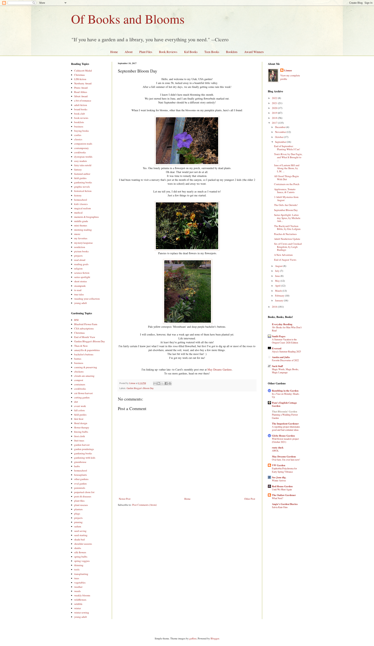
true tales (79, 294)
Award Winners (254, 52)
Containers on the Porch (286, 184)
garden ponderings (84, 449)
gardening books (83, 182)
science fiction (81, 272)
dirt (76, 401)
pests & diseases (82, 496)
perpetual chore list (84, 492)
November (281, 132)
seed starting (80, 535)
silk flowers (80, 552)
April (278, 285)
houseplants (80, 475)
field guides (80, 178)
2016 (275, 306)
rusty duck (277, 447)
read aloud (79, 260)
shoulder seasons (83, 543)
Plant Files (145, 52)
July (277, 271)
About (128, 52)
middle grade (81, 221)
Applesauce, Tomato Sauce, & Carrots (284, 190)
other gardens (81, 479)
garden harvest (82, 445)
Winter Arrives (279, 480)
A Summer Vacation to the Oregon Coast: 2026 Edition (285, 341)
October (279, 137)
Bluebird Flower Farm (85, 324)
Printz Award (81, 87)
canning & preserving (85, 367)
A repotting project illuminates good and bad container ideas (286, 428)
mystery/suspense (83, 242)
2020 (275, 108)
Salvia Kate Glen (280, 507)
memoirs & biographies (86, 217)
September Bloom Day (286, 210)
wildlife (78, 604)
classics (78, 139)
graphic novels (82, 186)
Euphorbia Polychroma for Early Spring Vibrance (284, 470)
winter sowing (81, 612)
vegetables (80, 582)
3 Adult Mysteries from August (286, 198)
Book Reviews (168, 52)
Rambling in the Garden (285, 390)
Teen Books (211, 52)
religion (78, 268)
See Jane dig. (279, 477)
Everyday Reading (282, 324)
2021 (275, 103)
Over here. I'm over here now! (286, 459)
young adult (80, 303)
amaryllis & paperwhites (87, 350)
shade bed (79, 539)
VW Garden (278, 465)
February (280, 295)
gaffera (193, 638)
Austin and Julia (281, 357)
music (77, 234)
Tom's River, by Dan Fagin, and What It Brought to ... (288, 157)
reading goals (81, 264)
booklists (79, 122)
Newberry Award (83, 83)
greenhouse (80, 462)
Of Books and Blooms (127, 18)
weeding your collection (87, 298)
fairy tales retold (82, 165)
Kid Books (191, 52)
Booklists (231, 52)
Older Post (249, 498)
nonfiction (79, 247)
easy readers (80, 161)
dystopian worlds (83, 156)
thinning (78, 565)
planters (78, 509)
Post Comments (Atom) (144, 505)
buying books (81, 130)
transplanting (81, 574)
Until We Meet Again (282, 489)
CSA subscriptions (84, 328)
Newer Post (125, 498)
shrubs (77, 548)
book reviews (81, 118)
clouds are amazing (84, 376)
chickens (79, 371)
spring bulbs (80, 556)
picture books (81, 251)
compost (78, 380)
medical (78, 212)
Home (114, 52)
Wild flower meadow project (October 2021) (285, 440)
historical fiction (83, 191)
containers (79, 384)
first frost (78, 419)
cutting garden (82, 397)
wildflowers (80, 599)
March (278, 290)
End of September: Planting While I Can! (287, 147)
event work (80, 406)
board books (80, 109)
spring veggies (82, 561)
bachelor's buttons (83, 354)
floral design (80, 423)
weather (78, 587)
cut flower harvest (83, 393)
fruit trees (79, 440)
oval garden (80, 483)
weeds (77, 591)
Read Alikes (80, 92)
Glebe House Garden (283, 435)
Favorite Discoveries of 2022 (285, 360)
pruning (78, 522)
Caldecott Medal (83, 70)
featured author (82, 174)
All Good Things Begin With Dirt (286, 177)
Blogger (215, 638)
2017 (275, 122)
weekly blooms (82, 595)
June (277, 276)
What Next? (277, 498)
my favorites (80, 238)
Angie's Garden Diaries (285, 504)
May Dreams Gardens (219, 369)
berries (77, 358)
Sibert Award (81, 96)
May (277, 280)
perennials (79, 488)
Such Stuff (277, 366)
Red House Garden (282, 486)
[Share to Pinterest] (170, 383)
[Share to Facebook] (166, 383)
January (279, 300)
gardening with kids (84, 457)
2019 (275, 113)
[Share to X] (162, 383)
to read (77, 290)
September (281, 142)
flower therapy (81, 427)
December (280, 127)
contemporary (81, 148)
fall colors (79, 410)
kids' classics (81, 204)
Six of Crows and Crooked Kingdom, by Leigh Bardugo (288, 247)
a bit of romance (82, 100)
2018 (275, 118)
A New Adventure (283, 255)
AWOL (275, 450)
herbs (77, 466)
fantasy (78, 169)
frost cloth (79, 436)
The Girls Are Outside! (286, 205)
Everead (276, 348)
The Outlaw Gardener (284, 495)
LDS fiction (80, 79)
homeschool (80, 199)
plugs (77, 513)
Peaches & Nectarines (285, 234)
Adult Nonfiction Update (287, 239)
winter (77, 608)
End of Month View (84, 337)
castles (77, 135)
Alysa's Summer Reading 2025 (286, 351)
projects (78, 255)
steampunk (80, 286)
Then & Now (81, 346)
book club (79, 113)
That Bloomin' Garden (284, 411)
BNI (76, 320)
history (78, 195)
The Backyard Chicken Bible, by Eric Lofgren (287, 227)
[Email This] (155, 383)
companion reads (83, 143)
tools (76, 569)
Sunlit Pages (278, 336)
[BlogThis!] (159, 383)
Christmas (79, 75)
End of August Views (285, 259)
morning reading (83, 229)
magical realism (82, 208)
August (279, 266)
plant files (79, 500)
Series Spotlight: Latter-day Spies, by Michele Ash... (287, 218)
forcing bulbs (81, 431)
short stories (80, 281)
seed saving (80, 531)
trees (76, 578)
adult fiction (80, 105)
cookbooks (80, 152)
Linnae (288, 70)
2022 (275, 98)
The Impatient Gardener (285, 423)
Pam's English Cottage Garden (284, 404)
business (78, 126)
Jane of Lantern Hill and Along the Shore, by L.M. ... (286, 168)
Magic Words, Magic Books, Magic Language (285, 371)
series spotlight (82, 277)
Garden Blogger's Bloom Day (140, 388)
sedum (77, 526)
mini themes (80, 225)
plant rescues (81, 505)
